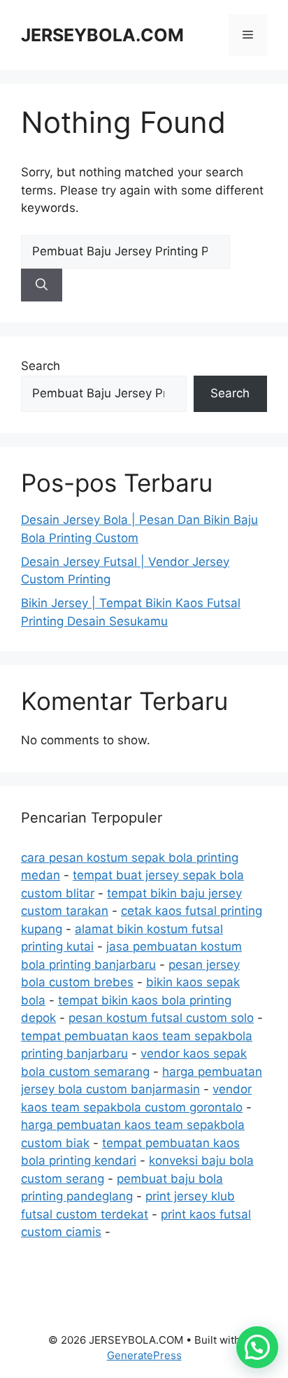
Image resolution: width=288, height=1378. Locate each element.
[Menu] (248, 35)
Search (40, 366)
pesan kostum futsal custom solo (161, 1018)
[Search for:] (125, 251)
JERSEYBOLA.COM (102, 34)
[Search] (41, 285)
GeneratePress (144, 1355)
